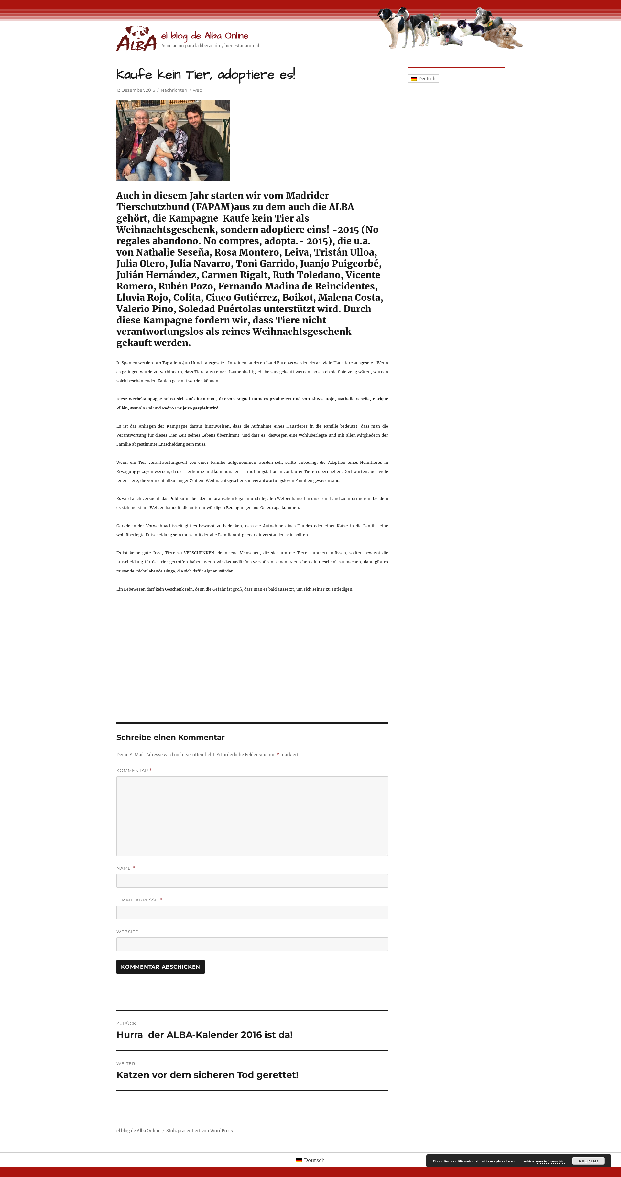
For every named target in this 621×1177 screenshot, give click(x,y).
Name (125, 868)
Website (127, 931)
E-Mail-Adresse (139, 900)
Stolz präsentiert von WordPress (199, 1131)
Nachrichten (174, 90)
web (197, 90)
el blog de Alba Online (204, 35)
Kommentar (134, 770)
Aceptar (588, 1161)
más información (550, 1161)
